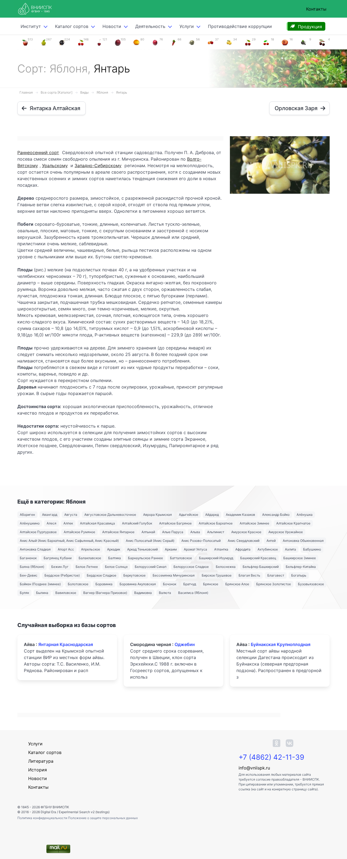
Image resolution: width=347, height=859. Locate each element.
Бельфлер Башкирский (261, 567)
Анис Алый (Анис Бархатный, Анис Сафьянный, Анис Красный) (69, 541)
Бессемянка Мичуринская (174, 575)
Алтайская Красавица (97, 523)
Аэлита (290, 549)
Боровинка (104, 584)
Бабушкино (312, 549)
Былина (42, 593)
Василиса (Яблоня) (193, 593)
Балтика (114, 558)
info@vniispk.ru (254, 768)
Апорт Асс (66, 549)
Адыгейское (188, 515)
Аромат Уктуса (195, 549)
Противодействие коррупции (240, 26)
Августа (70, 515)
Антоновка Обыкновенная (303, 541)
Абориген (27, 515)
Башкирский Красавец (258, 558)
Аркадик (113, 549)
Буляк (24, 593)
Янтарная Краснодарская (65, 644)
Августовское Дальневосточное (110, 515)
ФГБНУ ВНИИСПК (55, 807)
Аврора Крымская (157, 515)
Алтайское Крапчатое (293, 523)
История (37, 769)
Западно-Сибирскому (98, 165)
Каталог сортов (45, 752)
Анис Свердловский (243, 541)
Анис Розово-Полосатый (201, 541)
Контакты (316, 9)
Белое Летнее (87, 567)
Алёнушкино (30, 523)
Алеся (51, 523)
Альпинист (215, 532)
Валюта (165, 593)
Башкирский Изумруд (216, 558)
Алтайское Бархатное (216, 523)
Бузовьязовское (311, 584)
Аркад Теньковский (142, 549)
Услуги (186, 26)
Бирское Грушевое (217, 575)
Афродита (242, 549)
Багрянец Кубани (58, 558)
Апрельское (90, 549)
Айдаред (212, 515)
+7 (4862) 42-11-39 (271, 757)
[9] (303, 42)
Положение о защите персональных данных (103, 818)
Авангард (49, 515)
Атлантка (221, 549)
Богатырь (298, 575)
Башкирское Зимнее (299, 558)
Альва (195, 532)
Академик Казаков (240, 515)
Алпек (68, 523)
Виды (84, 92)
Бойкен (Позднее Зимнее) (40, 584)
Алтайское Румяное (79, 532)
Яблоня (102, 92)
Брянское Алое (237, 584)
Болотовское (78, 584)
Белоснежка (226, 567)
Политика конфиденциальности (42, 818)
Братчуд (189, 584)
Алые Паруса (172, 532)
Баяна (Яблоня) (32, 567)
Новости (111, 26)
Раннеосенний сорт (38, 152)
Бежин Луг (60, 567)
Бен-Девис (28, 575)
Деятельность (150, 26)
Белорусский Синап (150, 567)
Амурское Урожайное (285, 532)
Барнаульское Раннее (145, 558)
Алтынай (148, 532)
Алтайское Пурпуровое (38, 532)
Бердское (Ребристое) (62, 575)
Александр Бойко (276, 515)
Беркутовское (134, 575)
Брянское (210, 584)
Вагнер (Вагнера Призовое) (105, 593)
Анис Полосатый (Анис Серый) (150, 541)
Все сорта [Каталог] (56, 92)
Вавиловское (65, 593)
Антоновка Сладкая (35, 549)
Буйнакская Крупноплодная (280, 644)
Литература (40, 761)
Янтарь (121, 92)
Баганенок (28, 558)
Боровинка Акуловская (138, 584)
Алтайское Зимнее (254, 523)
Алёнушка (305, 515)
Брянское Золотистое (273, 584)
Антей (271, 541)
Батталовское (181, 558)
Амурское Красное (246, 532)
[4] (322, 42)
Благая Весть (249, 575)
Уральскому (55, 165)
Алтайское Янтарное (118, 532)
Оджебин (185, 644)
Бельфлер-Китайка (301, 567)
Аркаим (171, 549)
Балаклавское (90, 558)
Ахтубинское (268, 549)
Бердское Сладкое (101, 575)
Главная (26, 92)
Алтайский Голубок (137, 523)
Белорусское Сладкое (191, 567)
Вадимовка (143, 593)
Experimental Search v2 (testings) (84, 812)
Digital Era (48, 812)
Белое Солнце (116, 567)
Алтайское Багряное (175, 523)
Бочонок (169, 584)
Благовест (275, 575)
